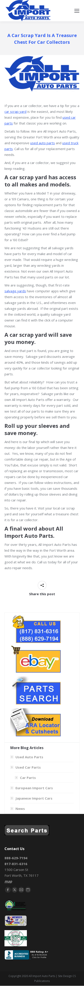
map (8, 881)
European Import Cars (34, 788)
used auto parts (42, 143)
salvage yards (15, 291)
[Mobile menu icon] (77, 10)
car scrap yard (15, 111)
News (20, 808)
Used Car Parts (28, 767)
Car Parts (28, 777)
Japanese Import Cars (33, 798)
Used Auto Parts (29, 757)
